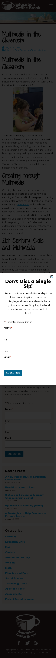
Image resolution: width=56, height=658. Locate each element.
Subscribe (13, 372)
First (6, 339)
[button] (52, 277)
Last (6, 351)
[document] (28, 329)
